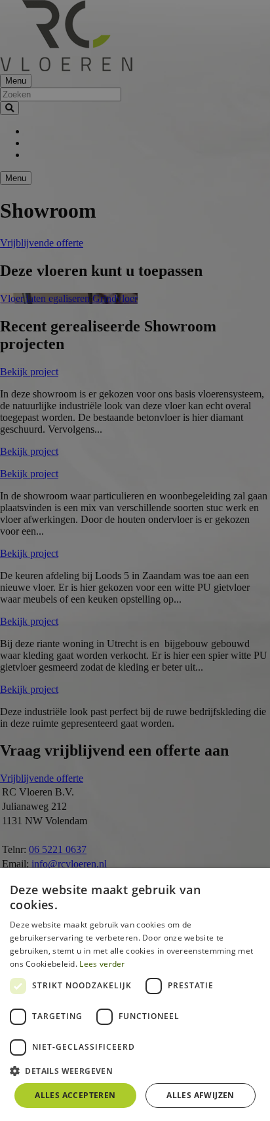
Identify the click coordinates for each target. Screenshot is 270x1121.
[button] (135, 1070)
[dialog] (135, 994)
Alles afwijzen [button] (200, 1095)
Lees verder (102, 963)
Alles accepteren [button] (75, 1095)
